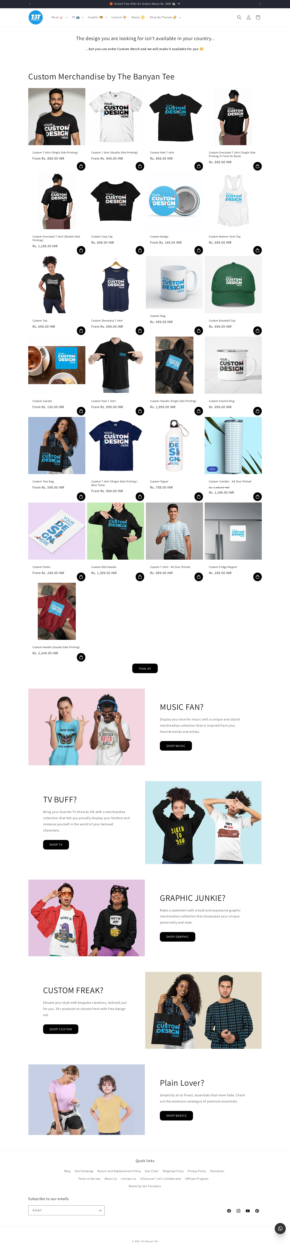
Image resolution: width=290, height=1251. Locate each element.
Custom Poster (41, 567)
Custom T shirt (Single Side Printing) (55, 152)
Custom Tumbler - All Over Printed (230, 481)
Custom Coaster (42, 401)
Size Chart (152, 1171)
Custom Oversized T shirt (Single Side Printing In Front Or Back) (232, 154)
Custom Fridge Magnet (223, 567)
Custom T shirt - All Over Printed (170, 567)
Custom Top (39, 320)
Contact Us (128, 1179)
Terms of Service (89, 1179)
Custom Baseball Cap (222, 320)
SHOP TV (56, 844)
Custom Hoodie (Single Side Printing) (173, 401)
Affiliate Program (196, 1179)
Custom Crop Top (102, 236)
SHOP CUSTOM (60, 1029)
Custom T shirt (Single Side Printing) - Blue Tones (114, 483)
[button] (59, 17)
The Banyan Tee (149, 1241)
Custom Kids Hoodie (103, 567)
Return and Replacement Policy (119, 1171)
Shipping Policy (173, 1171)
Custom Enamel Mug (222, 401)
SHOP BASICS (176, 1115)
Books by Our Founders (145, 1186)
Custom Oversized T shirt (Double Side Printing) (56, 238)
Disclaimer (217, 1171)
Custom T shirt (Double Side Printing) (114, 152)
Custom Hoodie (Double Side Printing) (56, 647)
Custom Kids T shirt (162, 152)
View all (145, 668)
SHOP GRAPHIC (177, 937)
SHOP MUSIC (176, 746)
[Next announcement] (260, 4)
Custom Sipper (159, 481)
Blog (67, 1171)
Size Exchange (84, 1171)
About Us (110, 1179)
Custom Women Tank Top (225, 236)
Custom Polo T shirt (103, 401)
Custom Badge (159, 236)
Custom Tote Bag (43, 481)
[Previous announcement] (29, 4)
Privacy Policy (197, 1171)
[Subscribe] (99, 1211)
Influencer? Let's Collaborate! (160, 1179)
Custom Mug (158, 316)
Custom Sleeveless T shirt (107, 320)
